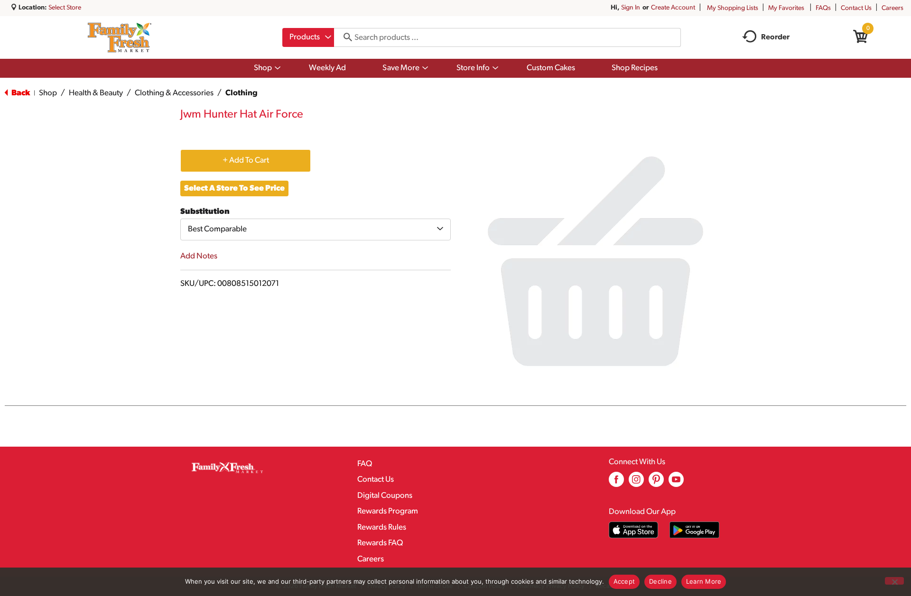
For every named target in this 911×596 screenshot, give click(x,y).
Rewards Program (387, 511)
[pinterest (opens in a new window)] (656, 483)
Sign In (630, 7)
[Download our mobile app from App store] (634, 530)
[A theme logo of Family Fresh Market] (119, 37)
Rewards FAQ (380, 543)
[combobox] (308, 37)
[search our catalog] (344, 37)
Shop (48, 93)
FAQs (823, 8)
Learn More (704, 581)
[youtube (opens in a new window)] (676, 483)
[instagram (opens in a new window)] (636, 483)
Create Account (673, 7)
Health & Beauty (96, 93)
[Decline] (894, 581)
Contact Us (856, 8)
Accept (624, 581)
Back (20, 93)
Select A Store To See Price (234, 188)
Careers (892, 8)
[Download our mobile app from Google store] (694, 530)
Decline (660, 581)
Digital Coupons (384, 496)
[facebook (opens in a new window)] (616, 483)
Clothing (241, 93)
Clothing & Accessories (174, 93)
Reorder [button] (775, 37)
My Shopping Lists (732, 8)
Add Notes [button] (198, 256)
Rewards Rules (381, 527)
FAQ (364, 464)
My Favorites (786, 8)
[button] (245, 160)
